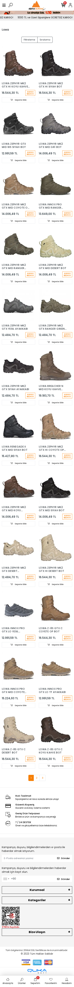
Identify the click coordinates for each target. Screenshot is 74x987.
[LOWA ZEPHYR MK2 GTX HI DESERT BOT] (55, 547)
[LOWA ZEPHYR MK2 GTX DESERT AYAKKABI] (18, 547)
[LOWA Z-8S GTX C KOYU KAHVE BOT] (55, 729)
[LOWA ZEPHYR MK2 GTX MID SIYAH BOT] (55, 487)
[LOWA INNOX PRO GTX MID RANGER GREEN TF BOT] (55, 184)
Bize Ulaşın (37, 932)
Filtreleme (29, 39)
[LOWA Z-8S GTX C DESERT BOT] (18, 729)
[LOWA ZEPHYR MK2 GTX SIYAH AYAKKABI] (18, 366)
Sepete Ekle (20, 99)
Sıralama (45, 39)
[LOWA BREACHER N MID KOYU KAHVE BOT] (55, 366)
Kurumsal (37, 890)
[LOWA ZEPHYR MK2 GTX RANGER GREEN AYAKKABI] (55, 305)
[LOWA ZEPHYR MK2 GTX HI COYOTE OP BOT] (55, 426)
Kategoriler (37, 900)
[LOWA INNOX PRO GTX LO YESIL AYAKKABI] (18, 608)
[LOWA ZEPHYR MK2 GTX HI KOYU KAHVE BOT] (18, 63)
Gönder (65, 858)
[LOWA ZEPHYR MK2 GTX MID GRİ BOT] (55, 123)
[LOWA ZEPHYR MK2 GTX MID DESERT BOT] (55, 244)
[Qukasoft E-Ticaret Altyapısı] (37, 971)
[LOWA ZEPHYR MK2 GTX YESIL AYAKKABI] (18, 305)
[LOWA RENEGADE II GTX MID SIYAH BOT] (18, 426)
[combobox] (6, 879)
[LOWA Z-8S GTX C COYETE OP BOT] (55, 608)
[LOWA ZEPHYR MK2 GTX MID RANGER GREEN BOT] (18, 244)
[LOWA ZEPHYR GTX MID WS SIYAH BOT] (18, 123)
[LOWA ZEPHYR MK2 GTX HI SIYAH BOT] (55, 63)
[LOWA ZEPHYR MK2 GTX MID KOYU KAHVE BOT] (18, 487)
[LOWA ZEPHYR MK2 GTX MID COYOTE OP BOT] (18, 184)
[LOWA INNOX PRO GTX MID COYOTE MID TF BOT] (18, 668)
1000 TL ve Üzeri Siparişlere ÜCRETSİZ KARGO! (42, 17)
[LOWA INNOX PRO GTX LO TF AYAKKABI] (55, 668)
